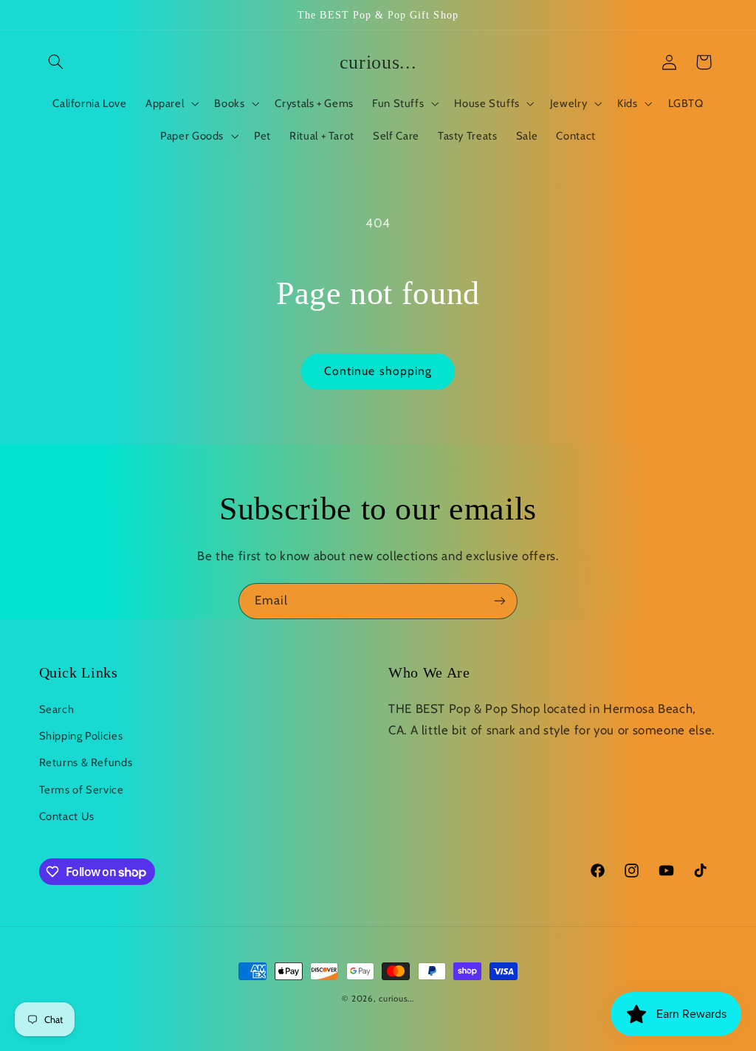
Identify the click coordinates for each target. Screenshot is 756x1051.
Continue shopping (378, 371)
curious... (396, 998)
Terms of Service (81, 789)
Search (57, 709)
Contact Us (66, 816)
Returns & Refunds (86, 762)
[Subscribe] (500, 601)
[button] (56, 62)
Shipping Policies (81, 735)
